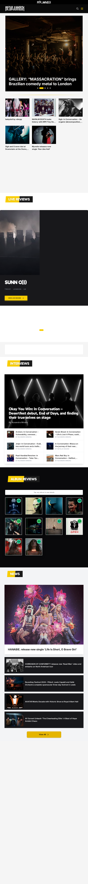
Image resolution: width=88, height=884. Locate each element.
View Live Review (14, 298)
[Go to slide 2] (40, 88)
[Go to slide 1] (37, 88)
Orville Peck (20, 282)
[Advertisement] (44, 174)
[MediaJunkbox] (15, 8)
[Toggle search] (77, 8)
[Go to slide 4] (47, 88)
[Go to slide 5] (50, 88)
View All (42, 734)
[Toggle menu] (81, 8)
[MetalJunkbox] (44, 2)
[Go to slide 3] (44, 88)
